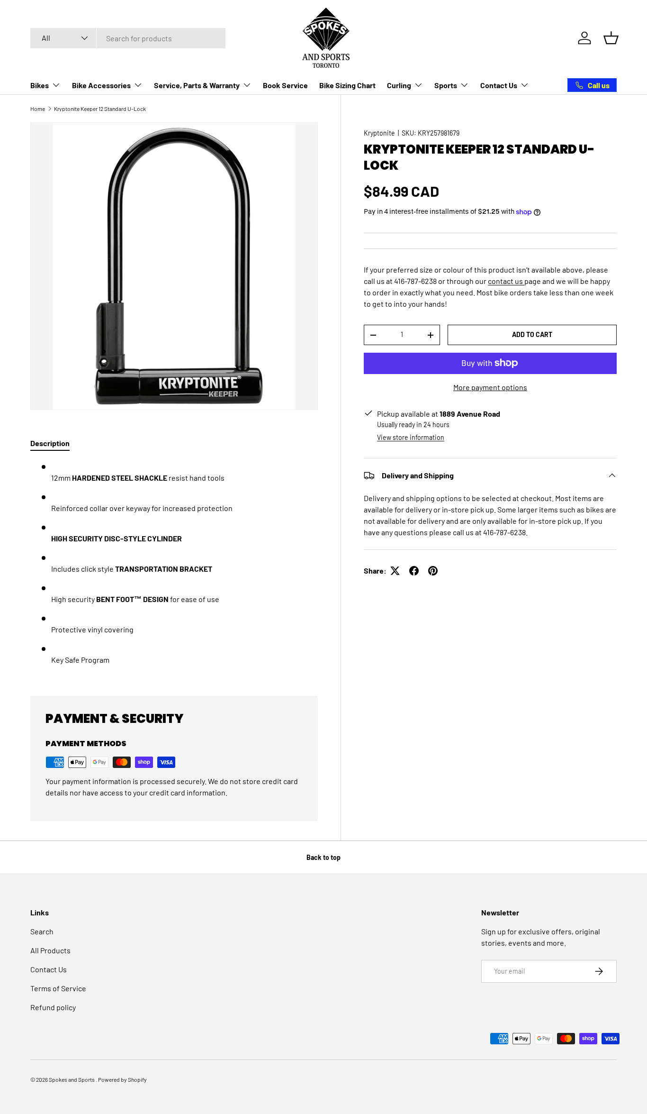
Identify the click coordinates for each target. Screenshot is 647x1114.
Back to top (323, 857)
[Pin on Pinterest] (432, 570)
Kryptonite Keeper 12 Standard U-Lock (100, 108)
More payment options (490, 387)
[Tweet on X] (395, 570)
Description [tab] (50, 442)
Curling (399, 85)
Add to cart (532, 334)
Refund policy (53, 1007)
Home (37, 108)
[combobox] (127, 38)
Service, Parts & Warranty (197, 85)
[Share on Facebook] (413, 570)
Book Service (285, 85)
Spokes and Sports (72, 1079)
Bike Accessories (101, 85)
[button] (611, 37)
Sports (445, 85)
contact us (506, 280)
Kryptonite (379, 133)
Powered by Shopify (122, 1079)
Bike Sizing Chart (347, 85)
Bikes (39, 85)
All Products (50, 950)
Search (42, 931)
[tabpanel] (174, 567)
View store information (410, 437)
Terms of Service (58, 988)
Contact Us (498, 85)
